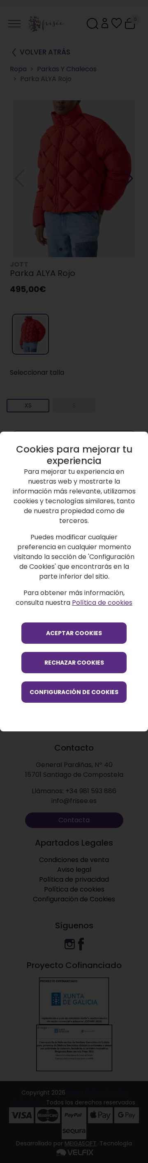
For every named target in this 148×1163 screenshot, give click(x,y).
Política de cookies (102, 602)
